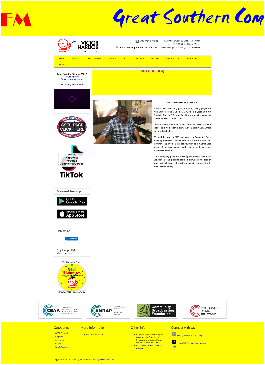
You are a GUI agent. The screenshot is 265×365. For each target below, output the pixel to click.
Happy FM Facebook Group (189, 335)
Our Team (112, 59)
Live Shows (191, 59)
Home (61, 59)
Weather (155, 59)
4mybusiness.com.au (104, 359)
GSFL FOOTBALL (94, 59)
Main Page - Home (94, 334)
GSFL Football (61, 333)
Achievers (64, 64)
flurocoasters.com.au (72, 79)
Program (75, 59)
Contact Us (72, 239)
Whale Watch (172, 59)
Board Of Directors (134, 59)
